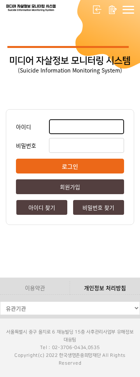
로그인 (97, 10)
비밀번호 (26, 145)
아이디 (23, 127)
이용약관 (35, 288)
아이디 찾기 (41, 207)
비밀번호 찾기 (98, 207)
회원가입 (113, 10)
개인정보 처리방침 (105, 288)
